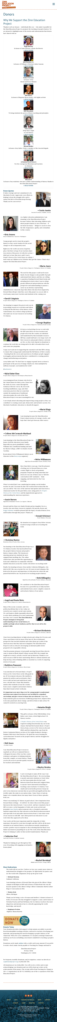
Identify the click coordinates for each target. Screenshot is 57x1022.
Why (15, 1000)
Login (23, 1003)
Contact (41, 1003)
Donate (15, 1003)
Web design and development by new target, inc (28, 1014)
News (39, 1000)
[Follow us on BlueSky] (28, 996)
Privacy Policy (28, 1017)
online (21, 943)
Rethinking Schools (28, 1008)
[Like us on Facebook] (26, 996)
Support (47, 1000)
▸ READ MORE (28, 50)
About (9, 1000)
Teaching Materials (27, 1000)
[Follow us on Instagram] (31, 996)
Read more (7, 369)
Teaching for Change (43, 1008)
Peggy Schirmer (8, 510)
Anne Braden (14, 809)
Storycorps (17, 456)
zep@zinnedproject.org (10, 962)
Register (32, 1003)
